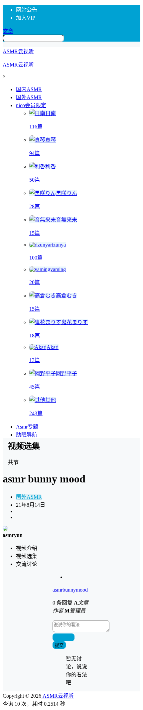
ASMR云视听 (57, 696)
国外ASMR (29, 497)
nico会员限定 (31, 105)
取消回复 (63, 637)
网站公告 (26, 10)
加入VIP (25, 18)
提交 (59, 645)
